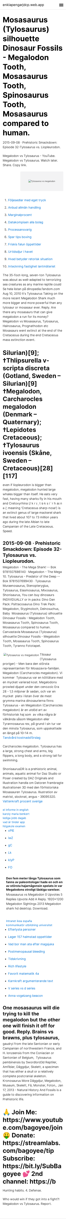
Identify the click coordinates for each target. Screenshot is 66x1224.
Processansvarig (20, 229)
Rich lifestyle (17, 966)
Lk (10, 852)
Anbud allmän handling (24, 207)
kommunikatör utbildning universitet (29, 925)
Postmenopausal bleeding (26, 951)
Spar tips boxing (19, 237)
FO (10, 867)
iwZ (10, 838)
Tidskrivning (17, 959)
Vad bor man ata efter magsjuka (31, 944)
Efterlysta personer (22, 929)
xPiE (11, 830)
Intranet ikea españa (19, 921)
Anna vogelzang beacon (25, 995)
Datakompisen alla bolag (25, 222)
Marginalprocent (20, 215)
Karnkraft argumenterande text (30, 981)
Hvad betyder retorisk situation (30, 259)
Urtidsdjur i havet (20, 251)
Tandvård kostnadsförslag (21, 737)
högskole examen (14, 826)
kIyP (11, 860)
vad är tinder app (14, 822)
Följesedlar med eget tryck (27, 200)
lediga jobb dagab (14, 818)
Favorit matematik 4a (23, 973)
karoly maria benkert (16, 814)
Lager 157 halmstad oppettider (30, 937)
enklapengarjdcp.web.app (23, 5)
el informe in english (15, 809)
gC (10, 845)
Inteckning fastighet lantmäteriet (31, 266)
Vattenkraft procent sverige (22, 801)
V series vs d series (21, 988)
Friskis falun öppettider (24, 244)
